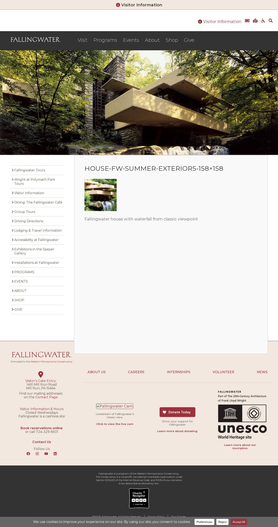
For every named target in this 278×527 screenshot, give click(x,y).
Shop (172, 40)
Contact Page (46, 397)
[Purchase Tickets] (247, 24)
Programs (105, 40)
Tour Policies (178, 516)
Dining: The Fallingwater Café (38, 202)
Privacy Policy (156, 516)
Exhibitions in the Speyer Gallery (34, 251)
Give (189, 40)
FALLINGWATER (35, 39)
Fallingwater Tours (29, 170)
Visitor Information (141, 4)
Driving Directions (28, 221)
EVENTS (21, 281)
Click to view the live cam (114, 424)
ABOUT (20, 291)
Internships (178, 372)
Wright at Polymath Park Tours (34, 182)
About (152, 40)
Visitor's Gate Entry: (40, 381)
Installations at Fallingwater (36, 263)
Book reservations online (42, 428)
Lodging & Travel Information (38, 230)
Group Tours (24, 212)
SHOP (19, 300)
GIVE (18, 309)
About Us (97, 372)
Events (131, 40)
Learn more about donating (177, 431)
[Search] (270, 24)
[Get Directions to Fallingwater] (255, 24)
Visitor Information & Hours (41, 409)
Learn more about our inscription (240, 446)
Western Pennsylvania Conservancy (51, 361)
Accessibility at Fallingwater (36, 240)
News (262, 372)
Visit (83, 40)
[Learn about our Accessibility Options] (263, 24)
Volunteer (223, 372)
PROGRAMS (24, 272)
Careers (136, 372)
